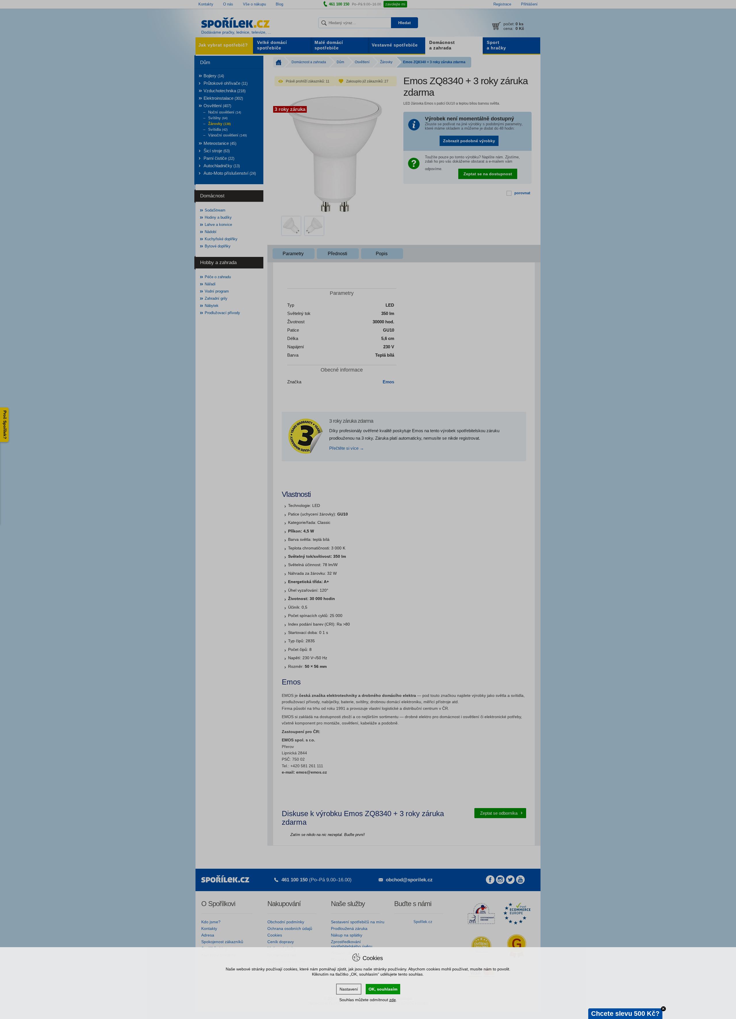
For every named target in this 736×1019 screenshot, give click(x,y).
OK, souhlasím (383, 989)
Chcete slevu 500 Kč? (625, 1013)
